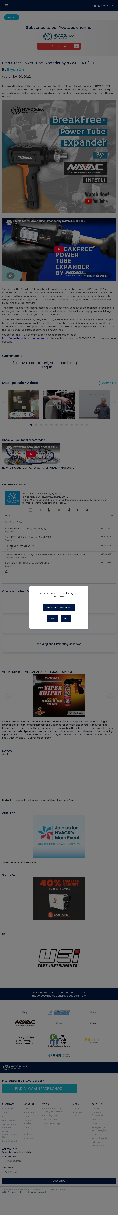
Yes (52, 618)
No (65, 618)
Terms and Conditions (59, 607)
